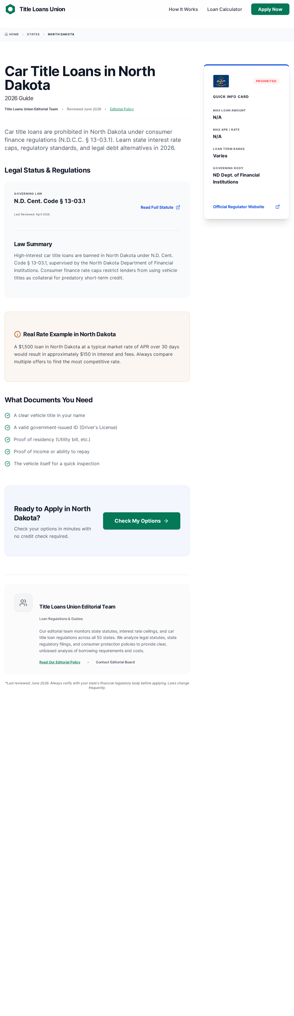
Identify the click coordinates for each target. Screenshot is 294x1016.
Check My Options (138, 521)
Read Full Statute (157, 207)
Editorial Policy (122, 109)
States (33, 34)
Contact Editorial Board (115, 662)
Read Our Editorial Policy (59, 662)
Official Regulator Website (238, 206)
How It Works (183, 9)
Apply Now (270, 9)
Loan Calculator (224, 9)
